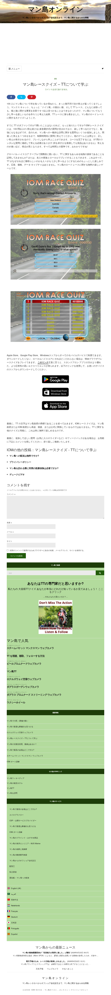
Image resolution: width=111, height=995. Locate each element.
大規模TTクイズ (27, 588)
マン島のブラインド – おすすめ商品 (23, 837)
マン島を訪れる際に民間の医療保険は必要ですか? (33, 468)
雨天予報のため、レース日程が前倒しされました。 (46, 961)
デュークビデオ (17, 474)
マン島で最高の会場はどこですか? (20, 750)
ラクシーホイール (16, 702)
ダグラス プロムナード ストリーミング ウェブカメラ (34, 694)
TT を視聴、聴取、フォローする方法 (26, 656)
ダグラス (9, 684)
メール (10, 531)
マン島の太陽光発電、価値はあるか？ (22, 744)
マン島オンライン (55, 9)
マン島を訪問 (12, 793)
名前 (9, 522)
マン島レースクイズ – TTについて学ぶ (22, 738)
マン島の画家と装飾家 (18, 849)
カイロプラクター (16, 814)
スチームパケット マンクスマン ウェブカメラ (30, 648)
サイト (9, 541)
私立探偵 (13, 872)
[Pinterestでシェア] (31, 97)
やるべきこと (17, 700)
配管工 (12, 866)
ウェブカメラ (52, 968)
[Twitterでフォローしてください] (102, 68)
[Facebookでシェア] (11, 97)
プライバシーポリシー (20, 461)
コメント (11, 494)
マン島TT (11, 671)
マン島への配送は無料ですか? (24, 455)
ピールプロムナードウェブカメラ (24, 663)
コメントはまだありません (56, 89)
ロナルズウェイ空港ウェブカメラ (24, 679)
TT (55, 79)
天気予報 (39, 968)
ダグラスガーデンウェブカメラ (23, 687)
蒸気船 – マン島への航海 (19, 877)
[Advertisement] (55, 43)
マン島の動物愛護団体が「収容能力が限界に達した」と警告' (46, 952)
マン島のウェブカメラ (13, 645)
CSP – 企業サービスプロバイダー (22, 820)
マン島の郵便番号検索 (18, 854)
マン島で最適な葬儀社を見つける (20, 726)
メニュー (15, 68)
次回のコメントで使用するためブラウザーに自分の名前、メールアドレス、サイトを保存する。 (47, 550)
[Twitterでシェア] (21, 97)
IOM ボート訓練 (13, 761)
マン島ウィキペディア (15, 778)
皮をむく (24, 661)
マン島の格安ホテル (15, 783)
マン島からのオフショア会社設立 (22, 860)
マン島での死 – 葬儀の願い (17, 720)
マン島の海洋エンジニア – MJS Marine (24, 843)
